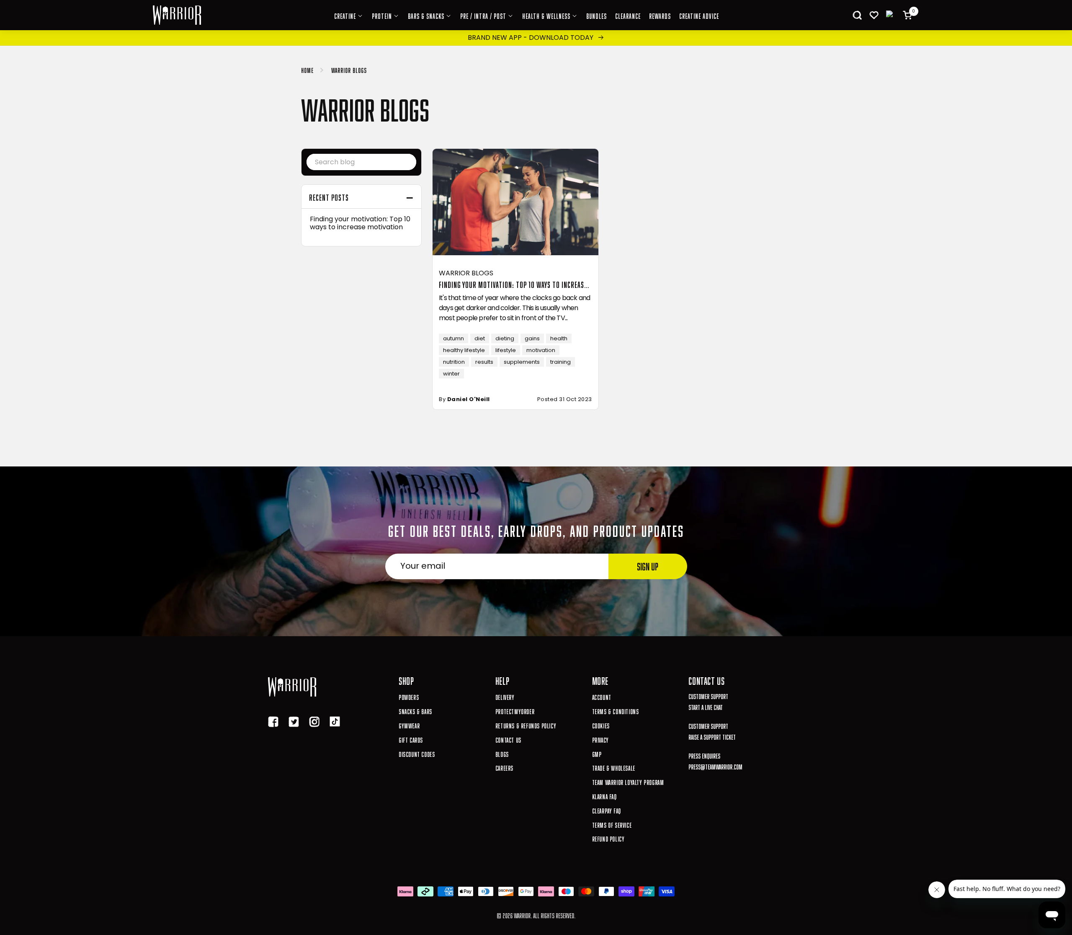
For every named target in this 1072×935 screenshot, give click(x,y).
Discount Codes (417, 753)
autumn (453, 338)
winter (451, 374)
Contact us (508, 739)
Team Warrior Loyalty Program (628, 781)
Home (307, 69)
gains (532, 338)
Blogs (502, 753)
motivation (540, 350)
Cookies (601, 725)
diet (479, 338)
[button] (857, 15)
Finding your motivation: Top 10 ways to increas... (514, 284)
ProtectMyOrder (514, 711)
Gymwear (409, 725)
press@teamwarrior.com (715, 766)
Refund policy (608, 838)
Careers (504, 767)
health (558, 338)
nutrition (454, 362)
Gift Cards (411, 739)
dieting (504, 338)
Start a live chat (705, 706)
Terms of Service (612, 824)
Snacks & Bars (415, 711)
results (484, 362)
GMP (597, 753)
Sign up (647, 565)
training (560, 362)
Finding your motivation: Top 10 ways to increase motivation (360, 223)
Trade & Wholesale (613, 767)
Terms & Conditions (615, 711)
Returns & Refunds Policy (525, 725)
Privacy (600, 739)
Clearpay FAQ (606, 810)
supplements (522, 362)
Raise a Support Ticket (712, 736)
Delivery (505, 696)
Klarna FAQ (604, 796)
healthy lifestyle (464, 350)
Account (601, 696)
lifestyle (505, 350)
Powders (409, 696)
